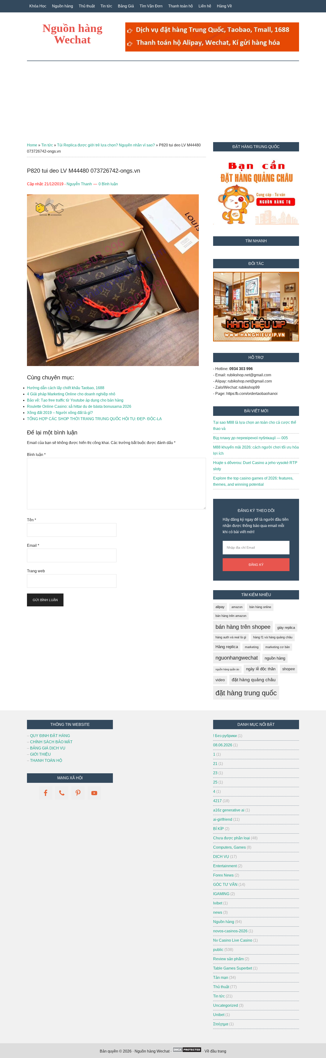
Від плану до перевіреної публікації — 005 (250, 438)
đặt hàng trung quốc (246, 693)
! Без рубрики (225, 736)
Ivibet (217, 903)
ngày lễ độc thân (260, 669)
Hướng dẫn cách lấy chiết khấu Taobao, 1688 (65, 388)
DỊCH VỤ (221, 857)
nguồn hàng (275, 658)
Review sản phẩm (228, 959)
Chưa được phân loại (231, 838)
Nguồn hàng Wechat (72, 34)
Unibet (218, 1015)
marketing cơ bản (277, 647)
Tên (31, 520)
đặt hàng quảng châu (254, 679)
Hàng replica (227, 647)
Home (32, 145)
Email (33, 545)
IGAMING (221, 894)
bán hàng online (260, 607)
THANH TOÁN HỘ (46, 761)
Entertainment (225, 866)
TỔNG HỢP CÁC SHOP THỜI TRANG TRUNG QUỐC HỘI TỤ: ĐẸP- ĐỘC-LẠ (94, 419)
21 (215, 764)
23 (215, 773)
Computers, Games (229, 847)
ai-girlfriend (222, 819)
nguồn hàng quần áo (227, 669)
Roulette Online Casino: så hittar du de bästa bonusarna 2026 (79, 406)
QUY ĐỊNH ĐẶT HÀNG (50, 736)
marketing (251, 647)
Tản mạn (220, 977)
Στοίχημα (220, 1024)
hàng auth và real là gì (231, 637)
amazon (236, 607)
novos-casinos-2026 (230, 931)
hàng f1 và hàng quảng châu (272, 637)
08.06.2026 (222, 745)
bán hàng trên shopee (243, 627)
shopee (288, 669)
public (218, 950)
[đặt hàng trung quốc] (212, 50)
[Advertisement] (163, 96)
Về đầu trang (215, 1051)
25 (215, 782)
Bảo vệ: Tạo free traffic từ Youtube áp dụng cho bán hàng (75, 400)
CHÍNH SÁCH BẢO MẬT (51, 742)
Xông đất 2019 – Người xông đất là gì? (60, 413)
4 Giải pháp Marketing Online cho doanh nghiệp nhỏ (71, 394)
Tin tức (47, 145)
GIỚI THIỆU (40, 754)
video (220, 680)
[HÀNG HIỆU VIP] (256, 340)
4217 (217, 801)
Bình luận (36, 455)
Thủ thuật (221, 987)
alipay (220, 607)
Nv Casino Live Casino (232, 940)
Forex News (223, 875)
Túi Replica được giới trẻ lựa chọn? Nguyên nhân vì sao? (106, 145)
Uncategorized (225, 1005)
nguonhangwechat (237, 658)
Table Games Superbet (232, 968)
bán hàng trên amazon (231, 616)
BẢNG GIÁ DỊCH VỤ (47, 748)
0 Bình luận (108, 184)
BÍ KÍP (218, 829)
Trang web (36, 571)
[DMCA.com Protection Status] (187, 1051)
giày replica (286, 628)
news (217, 912)
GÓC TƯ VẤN (225, 885)
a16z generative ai (228, 810)
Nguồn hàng (223, 922)
